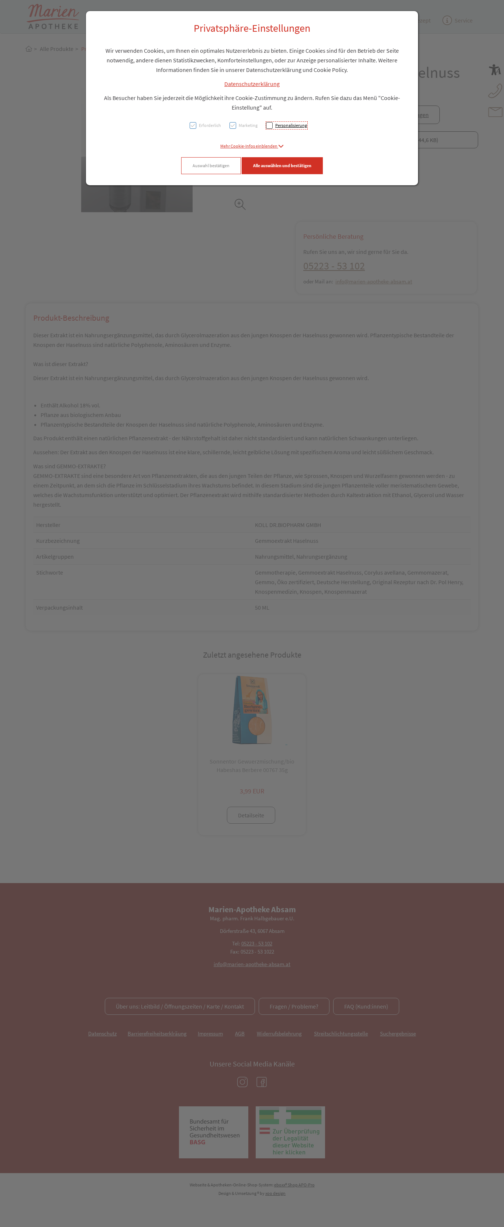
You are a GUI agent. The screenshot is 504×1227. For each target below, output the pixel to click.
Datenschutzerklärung (252, 83)
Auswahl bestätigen (211, 165)
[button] (252, 146)
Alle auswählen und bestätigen (282, 165)
